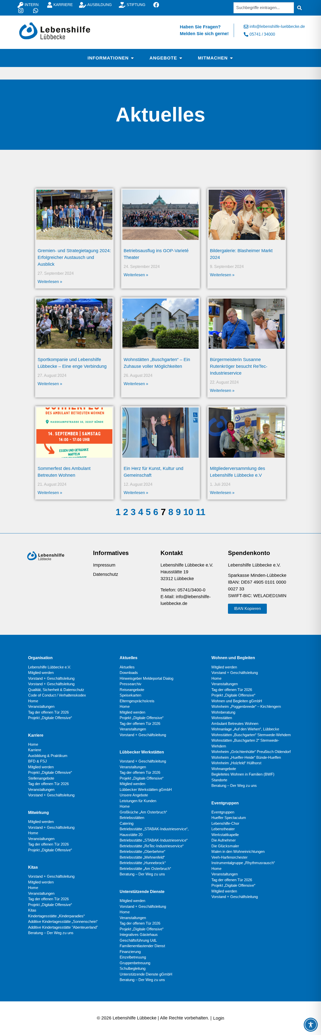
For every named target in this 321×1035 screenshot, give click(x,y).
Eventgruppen (222, 812)
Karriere (34, 750)
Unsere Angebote (134, 795)
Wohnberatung (223, 712)
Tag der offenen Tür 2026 (48, 712)
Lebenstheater (223, 829)
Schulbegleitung (132, 968)
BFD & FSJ (37, 761)
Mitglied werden (41, 672)
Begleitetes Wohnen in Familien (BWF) (242, 774)
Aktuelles (127, 667)
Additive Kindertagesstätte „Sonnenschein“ (63, 921)
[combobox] (263, 7)
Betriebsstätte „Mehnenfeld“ (142, 857)
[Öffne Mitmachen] (231, 58)
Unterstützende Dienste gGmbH (146, 974)
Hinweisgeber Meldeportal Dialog (146, 678)
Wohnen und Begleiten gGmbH (236, 701)
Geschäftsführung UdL (138, 940)
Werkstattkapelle (225, 835)
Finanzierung (130, 951)
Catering (126, 823)
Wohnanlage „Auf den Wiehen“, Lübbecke (245, 729)
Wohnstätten (221, 718)
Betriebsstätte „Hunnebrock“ (143, 863)
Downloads (129, 672)
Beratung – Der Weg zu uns (50, 933)
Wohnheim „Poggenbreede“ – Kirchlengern (246, 706)
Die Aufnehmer (223, 840)
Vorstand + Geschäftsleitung (51, 678)
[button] (247, 609)
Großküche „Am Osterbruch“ (143, 812)
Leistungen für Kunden (138, 801)
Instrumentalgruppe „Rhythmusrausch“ (243, 863)
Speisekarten (130, 695)
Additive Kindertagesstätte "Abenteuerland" (63, 927)
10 (188, 512)
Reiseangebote (132, 689)
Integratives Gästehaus (139, 934)
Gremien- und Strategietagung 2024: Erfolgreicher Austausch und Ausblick (74, 257)
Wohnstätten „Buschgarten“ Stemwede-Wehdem (251, 735)
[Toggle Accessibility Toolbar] (310, 1024)
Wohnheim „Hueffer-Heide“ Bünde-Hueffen (246, 757)
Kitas (32, 910)
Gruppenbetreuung (135, 963)
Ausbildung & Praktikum (47, 755)
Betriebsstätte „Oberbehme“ (142, 851)
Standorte (219, 780)
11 (200, 512)
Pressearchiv (130, 684)
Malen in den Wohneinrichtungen (238, 851)
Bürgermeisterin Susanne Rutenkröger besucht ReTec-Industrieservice (238, 366)
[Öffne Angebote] (180, 58)
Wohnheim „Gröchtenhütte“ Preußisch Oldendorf (251, 751)
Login (218, 1018)
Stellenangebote (41, 778)
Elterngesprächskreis (137, 701)
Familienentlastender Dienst (142, 946)
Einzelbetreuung (133, 957)
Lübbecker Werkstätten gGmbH (146, 789)
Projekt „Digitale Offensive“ (50, 718)
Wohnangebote (223, 769)
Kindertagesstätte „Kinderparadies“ (56, 916)
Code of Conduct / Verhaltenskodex (57, 695)
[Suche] (299, 7)
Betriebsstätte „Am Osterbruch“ (145, 868)
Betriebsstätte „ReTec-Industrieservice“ (152, 846)
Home (33, 701)
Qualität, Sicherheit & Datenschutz (56, 689)
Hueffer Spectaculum (228, 817)
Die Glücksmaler (225, 846)
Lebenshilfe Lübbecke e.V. (49, 667)
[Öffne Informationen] (132, 58)
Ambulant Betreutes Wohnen (234, 723)
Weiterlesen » (50, 282)
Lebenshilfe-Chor (225, 823)
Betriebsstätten (132, 817)
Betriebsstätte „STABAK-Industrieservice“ (154, 840)
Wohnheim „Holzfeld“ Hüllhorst (236, 763)
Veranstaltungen (41, 706)
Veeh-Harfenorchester (229, 857)
